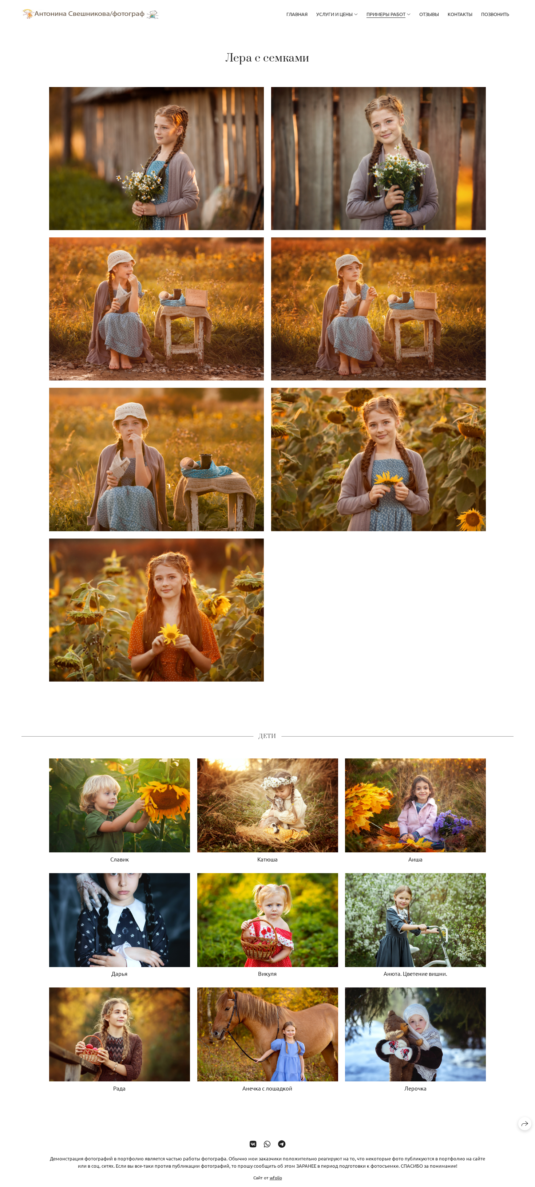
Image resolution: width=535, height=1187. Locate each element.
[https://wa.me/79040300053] (267, 1143)
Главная (297, 14)
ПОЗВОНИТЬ (495, 14)
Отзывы (429, 14)
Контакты (460, 14)
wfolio (276, 1177)
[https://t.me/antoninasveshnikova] (281, 1143)
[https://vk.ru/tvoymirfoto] (253, 1143)
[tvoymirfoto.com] (90, 14)
